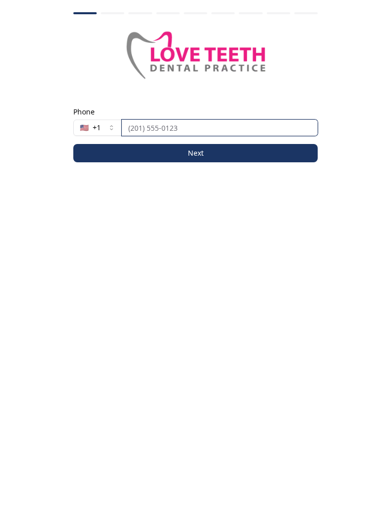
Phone (84, 111)
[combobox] (97, 128)
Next (196, 153)
